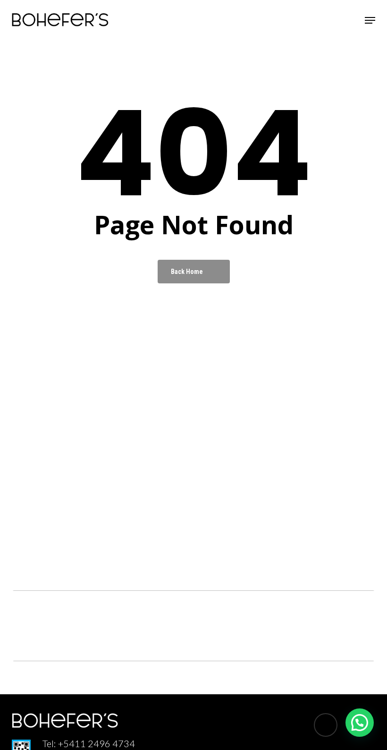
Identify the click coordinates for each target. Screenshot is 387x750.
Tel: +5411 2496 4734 (88, 743)
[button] (370, 20)
